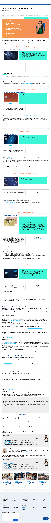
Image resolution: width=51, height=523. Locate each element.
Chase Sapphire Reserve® (40, 351)
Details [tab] (5, 73)
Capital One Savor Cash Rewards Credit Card (13, 24)
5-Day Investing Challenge (15, 507)
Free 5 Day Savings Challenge (8, 441)
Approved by (17, 10)
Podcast (34, 508)
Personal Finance (41, 2)
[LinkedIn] (9, 452)
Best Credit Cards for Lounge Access (11, 353)
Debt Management (24, 500)
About (33, 507)
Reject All (10, 519)
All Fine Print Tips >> (24, 507)
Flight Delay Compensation (5, 495)
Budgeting (34, 499)
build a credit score (46, 375)
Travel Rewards (13, 495)
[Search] (48, 2)
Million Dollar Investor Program (5, 507)
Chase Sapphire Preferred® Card (8, 157)
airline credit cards (9, 342)
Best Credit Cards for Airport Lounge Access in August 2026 (43, 483)
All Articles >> (23, 511)
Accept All (15, 519)
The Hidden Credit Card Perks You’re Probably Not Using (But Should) (7, 483)
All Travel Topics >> (14, 501)
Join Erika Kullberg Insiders (8, 443)
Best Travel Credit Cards (9, 389)
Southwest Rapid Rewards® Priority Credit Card (13, 29)
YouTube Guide (13, 512)
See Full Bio (27, 451)
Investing (34, 495)
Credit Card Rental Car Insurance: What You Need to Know (19, 483)
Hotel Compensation (4, 500)
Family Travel (13, 499)
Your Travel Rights (16, 2)
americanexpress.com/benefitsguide (27, 83)
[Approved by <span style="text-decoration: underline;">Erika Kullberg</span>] (12, 10)
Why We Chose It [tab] (10, 73)
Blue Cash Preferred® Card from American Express (14, 21)
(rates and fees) (38, 238)
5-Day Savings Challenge (15, 508)
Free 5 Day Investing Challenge (8, 439)
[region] (10, 517)
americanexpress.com (42, 15)
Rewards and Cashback (25, 499)
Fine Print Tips (35, 2)
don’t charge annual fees (8, 363)
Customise (5, 519)
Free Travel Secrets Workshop (8, 461)
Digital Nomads (14, 500)
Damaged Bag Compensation (5, 499)
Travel (23, 2)
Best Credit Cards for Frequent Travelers (26, 495)
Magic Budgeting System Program (5, 512)
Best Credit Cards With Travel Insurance (12, 337)
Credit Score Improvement (25, 501)
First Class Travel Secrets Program (5, 508)
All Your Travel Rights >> (4, 501)
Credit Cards (28, 2)
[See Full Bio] (29, 451)
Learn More (10, 103)
